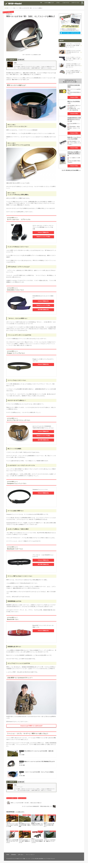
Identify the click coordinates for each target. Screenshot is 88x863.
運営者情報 (13, 854)
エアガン (58, 2)
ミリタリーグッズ (65, 2)
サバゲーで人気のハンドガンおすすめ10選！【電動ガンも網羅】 (73, 59)
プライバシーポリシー (30, 854)
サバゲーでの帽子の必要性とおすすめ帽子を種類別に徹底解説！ (73, 72)
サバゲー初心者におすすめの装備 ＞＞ (71, 170)
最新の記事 (21, 59)
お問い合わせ (20, 854)
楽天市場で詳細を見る (43, 309)
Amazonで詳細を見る (43, 232)
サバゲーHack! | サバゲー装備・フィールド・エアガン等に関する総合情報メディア (29, 858)
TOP (41, 2)
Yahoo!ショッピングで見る (43, 236)
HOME (7, 854)
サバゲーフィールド (75, 2)
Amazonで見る (74, 97)
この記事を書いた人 (12, 59)
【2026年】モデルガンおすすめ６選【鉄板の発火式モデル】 (73, 52)
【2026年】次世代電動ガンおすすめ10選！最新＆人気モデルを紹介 (73, 65)
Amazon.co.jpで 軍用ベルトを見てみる (30, 725)
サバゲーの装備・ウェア (49, 2)
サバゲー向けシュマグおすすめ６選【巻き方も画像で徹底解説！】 (73, 45)
